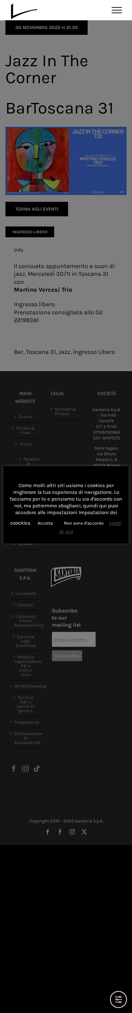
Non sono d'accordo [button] (84, 523)
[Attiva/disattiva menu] (117, 10)
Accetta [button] (45, 523)
